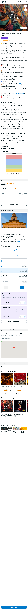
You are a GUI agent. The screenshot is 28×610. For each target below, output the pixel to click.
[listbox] (14, 251)
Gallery (24, 28)
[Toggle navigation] (26, 2)
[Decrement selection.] (6, 287)
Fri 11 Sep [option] (14, 251)
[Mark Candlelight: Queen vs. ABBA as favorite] (24, 374)
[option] (14, 261)
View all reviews (14, 204)
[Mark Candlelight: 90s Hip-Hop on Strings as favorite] (25, 9)
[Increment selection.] (22, 287)
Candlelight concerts (18, 93)
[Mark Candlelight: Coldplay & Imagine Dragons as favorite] (11, 374)
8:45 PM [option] (14, 256)
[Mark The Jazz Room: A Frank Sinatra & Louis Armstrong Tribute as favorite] (11, 401)
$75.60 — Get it (14, 607)
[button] (14, 261)
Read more (19, 241)
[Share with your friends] (25, 6)
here (19, 83)
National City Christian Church (12, 333)
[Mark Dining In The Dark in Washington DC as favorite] (24, 401)
